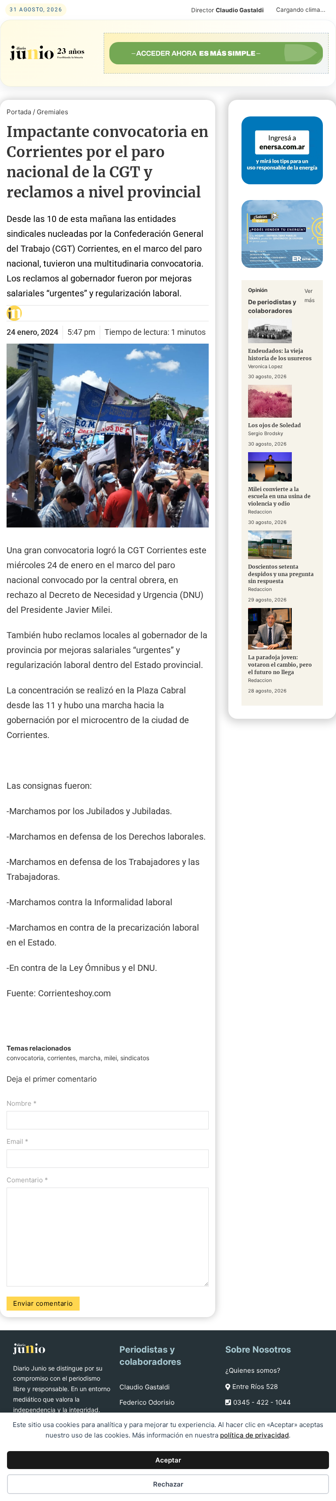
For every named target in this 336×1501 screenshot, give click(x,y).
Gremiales (52, 112)
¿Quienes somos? (252, 1370)
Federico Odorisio (147, 1402)
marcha (90, 1058)
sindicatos (134, 1058)
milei (110, 1058)
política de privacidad (254, 1435)
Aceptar (168, 1460)
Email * (17, 1141)
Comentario (27, 1180)
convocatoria (25, 1058)
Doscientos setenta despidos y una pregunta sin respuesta (281, 574)
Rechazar (168, 1484)
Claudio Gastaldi (144, 1387)
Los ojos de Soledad (274, 425)
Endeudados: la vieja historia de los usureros (280, 355)
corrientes (61, 1058)
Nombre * (22, 1103)
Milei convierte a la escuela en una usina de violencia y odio (279, 496)
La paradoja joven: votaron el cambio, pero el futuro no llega (280, 664)
